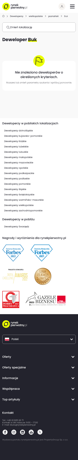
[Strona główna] (3, 16)
